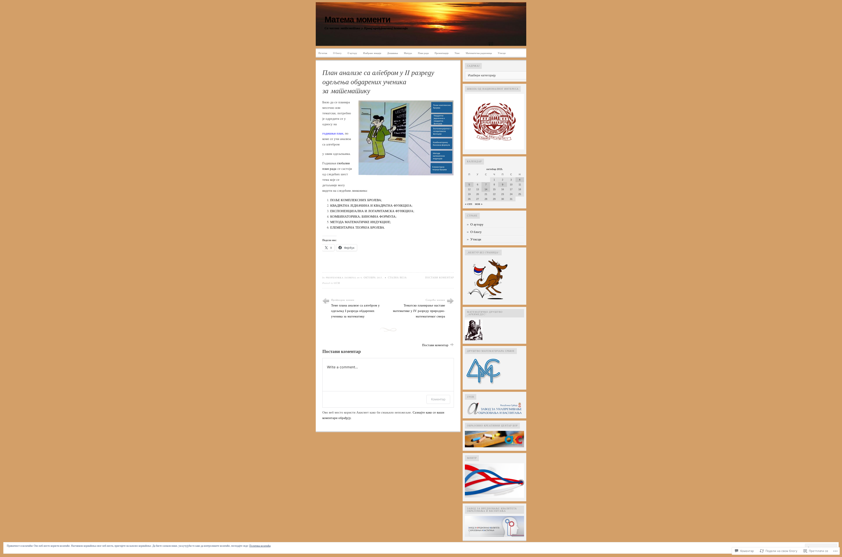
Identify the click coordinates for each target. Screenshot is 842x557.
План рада (423, 53)
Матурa (408, 53)
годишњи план (332, 133)
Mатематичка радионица (479, 53)
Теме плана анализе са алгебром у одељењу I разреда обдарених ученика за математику (355, 310)
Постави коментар (439, 277)
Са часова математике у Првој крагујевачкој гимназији (366, 28)
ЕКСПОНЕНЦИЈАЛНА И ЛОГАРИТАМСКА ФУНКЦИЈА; (372, 211)
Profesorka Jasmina (341, 277)
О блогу (337, 53)
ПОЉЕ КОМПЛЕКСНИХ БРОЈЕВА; (356, 200)
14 (486, 189)
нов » (478, 204)
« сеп (468, 204)
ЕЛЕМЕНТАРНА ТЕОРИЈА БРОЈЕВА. (357, 227)
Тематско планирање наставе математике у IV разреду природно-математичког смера (419, 310)
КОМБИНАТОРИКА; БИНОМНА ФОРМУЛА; (363, 216)
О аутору (352, 53)
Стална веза (397, 277)
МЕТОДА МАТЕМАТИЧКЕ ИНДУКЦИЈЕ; (360, 222)
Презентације (442, 53)
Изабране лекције (372, 53)
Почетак (322, 53)
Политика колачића (260, 545)
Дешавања (392, 53)
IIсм (337, 283)
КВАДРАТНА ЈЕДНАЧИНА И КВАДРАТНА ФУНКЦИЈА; (371, 205)
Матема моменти (357, 19)
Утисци (502, 53)
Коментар (438, 399)
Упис (457, 53)
